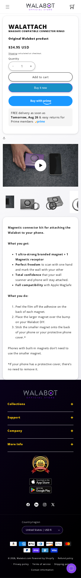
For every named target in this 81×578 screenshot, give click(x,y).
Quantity (13, 58)
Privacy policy (21, 564)
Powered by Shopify (43, 558)
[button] (7, 7)
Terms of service (41, 564)
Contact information (42, 569)
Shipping (12, 53)
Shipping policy (62, 564)
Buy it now (40, 87)
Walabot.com (24, 558)
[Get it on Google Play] (40, 491)
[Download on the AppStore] (40, 482)
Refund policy (65, 558)
